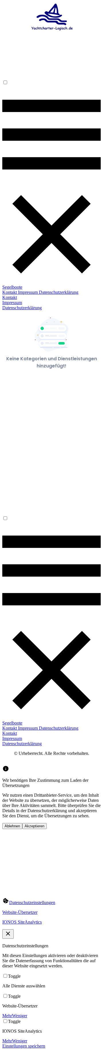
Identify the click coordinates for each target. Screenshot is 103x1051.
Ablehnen (12, 826)
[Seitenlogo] (51, 39)
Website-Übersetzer (19, 912)
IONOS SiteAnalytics (22, 922)
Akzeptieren (34, 826)
